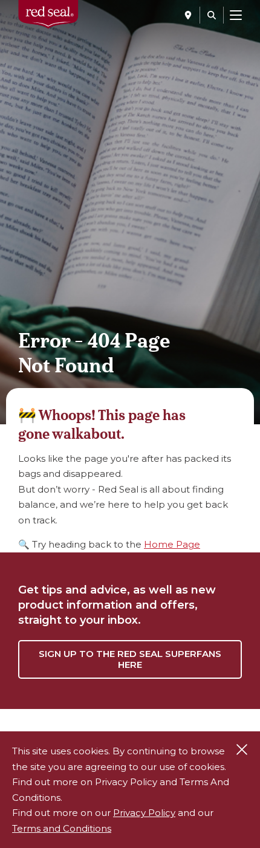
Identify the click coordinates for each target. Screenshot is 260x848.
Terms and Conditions (61, 828)
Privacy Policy (144, 812)
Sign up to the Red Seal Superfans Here (130, 659)
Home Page (172, 544)
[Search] (211, 15)
